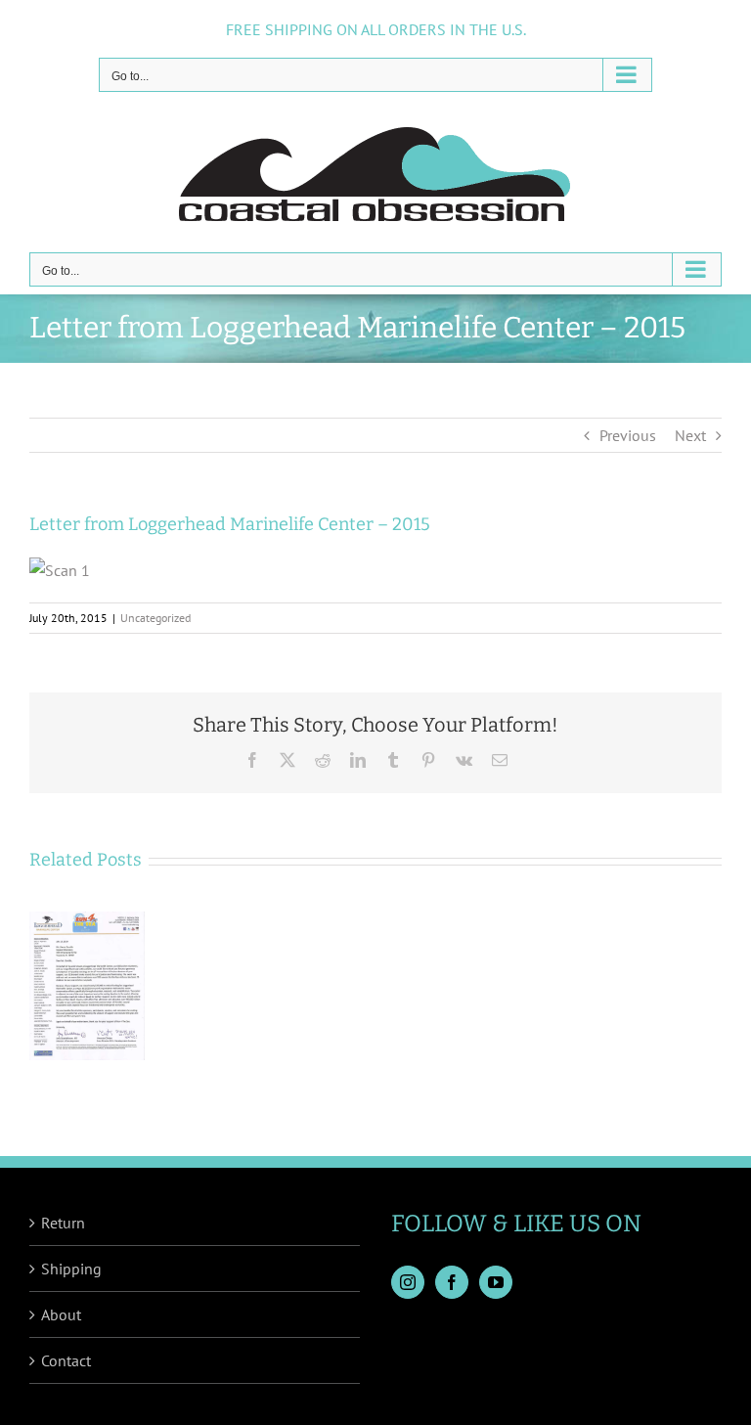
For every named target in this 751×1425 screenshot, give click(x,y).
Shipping (71, 1268)
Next (690, 435)
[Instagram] (407, 1282)
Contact (66, 1360)
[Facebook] (451, 1282)
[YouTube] (495, 1282)
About (61, 1314)
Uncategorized (155, 617)
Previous (627, 435)
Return (63, 1222)
